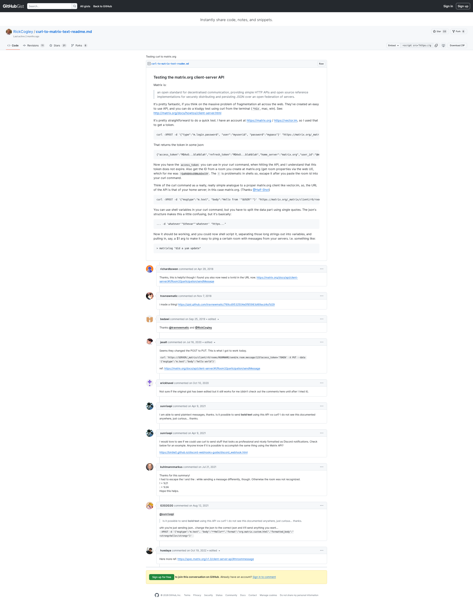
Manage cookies (268, 595)
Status (219, 595)
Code (15, 45)
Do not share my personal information (299, 595)
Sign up (463, 6)
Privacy (197, 595)
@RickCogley (203, 327)
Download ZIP (457, 45)
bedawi (164, 319)
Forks (81, 45)
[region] (236, 164)
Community (231, 595)
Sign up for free (161, 577)
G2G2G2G (166, 505)
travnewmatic (169, 295)
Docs (243, 595)
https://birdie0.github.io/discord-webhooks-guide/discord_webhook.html (203, 452)
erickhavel (166, 382)
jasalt (163, 342)
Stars (59, 45)
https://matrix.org (259, 120)
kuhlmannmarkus (171, 466)
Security (208, 595)
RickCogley (23, 31)
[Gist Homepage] (13, 6)
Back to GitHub (102, 6)
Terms (187, 595)
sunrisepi (166, 406)
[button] (436, 45)
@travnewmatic (179, 327)
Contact (253, 595)
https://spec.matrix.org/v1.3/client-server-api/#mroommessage (216, 558)
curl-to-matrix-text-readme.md (64, 31)
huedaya (165, 550)
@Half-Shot (261, 190)
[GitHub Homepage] (157, 595)
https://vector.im (285, 120)
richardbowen (169, 268)
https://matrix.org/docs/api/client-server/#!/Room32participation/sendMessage (212, 368)
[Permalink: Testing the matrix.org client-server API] (151, 77)
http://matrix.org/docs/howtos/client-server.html (187, 113)
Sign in (448, 6)
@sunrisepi (166, 514)
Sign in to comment (264, 576)
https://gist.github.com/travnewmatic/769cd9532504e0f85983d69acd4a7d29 (226, 304)
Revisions (35, 45)
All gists (85, 6)
